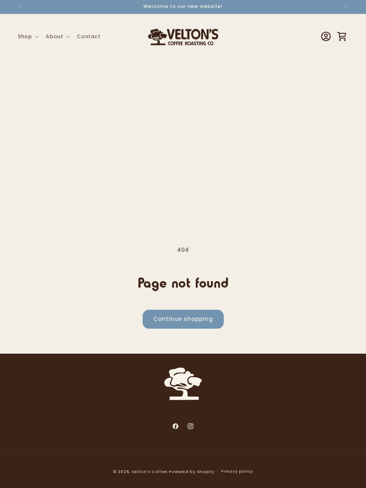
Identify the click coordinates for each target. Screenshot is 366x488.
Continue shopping (183, 319)
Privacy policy (237, 471)
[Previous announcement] (20, 7)
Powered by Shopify (191, 471)
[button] (27, 36)
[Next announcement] (345, 7)
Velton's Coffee (150, 471)
